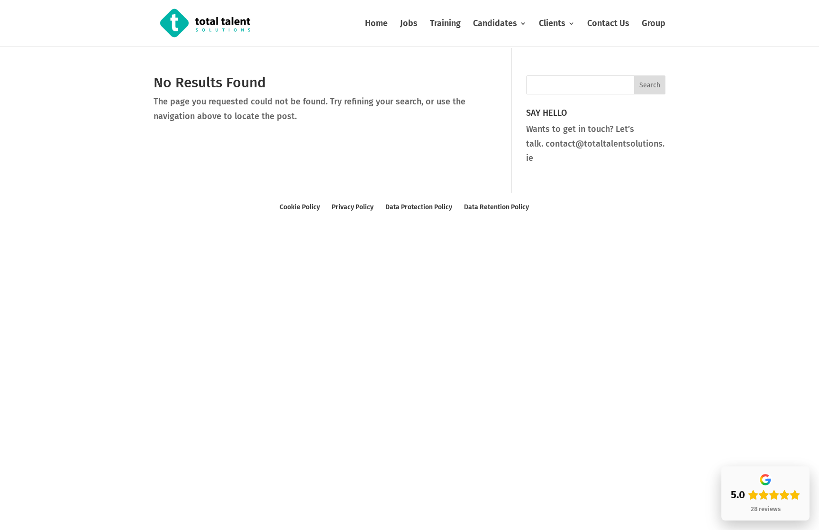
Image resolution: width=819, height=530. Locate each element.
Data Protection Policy (418, 207)
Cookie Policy (300, 207)
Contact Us (608, 24)
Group (653, 24)
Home (376, 24)
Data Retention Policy (496, 207)
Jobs (409, 24)
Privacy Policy (352, 207)
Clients (552, 24)
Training (445, 24)
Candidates (495, 24)
